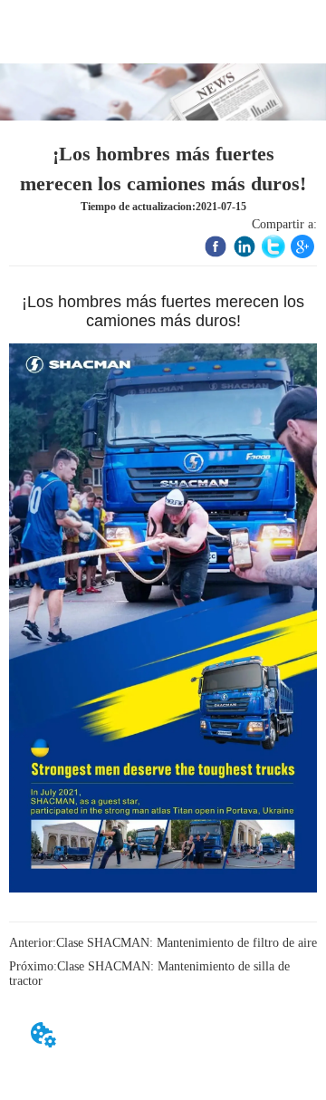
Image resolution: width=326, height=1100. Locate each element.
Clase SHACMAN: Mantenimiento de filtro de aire (186, 943)
